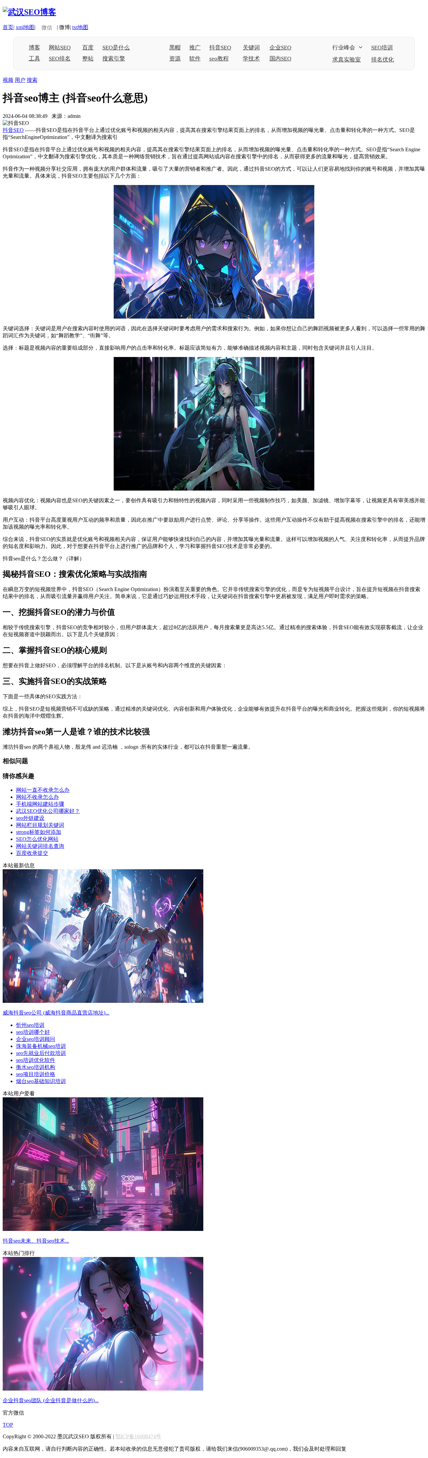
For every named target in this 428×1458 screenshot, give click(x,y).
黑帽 (175, 47)
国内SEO (280, 58)
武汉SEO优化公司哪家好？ (48, 811)
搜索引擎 (113, 58)
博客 (34, 47)
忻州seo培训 (30, 1025)
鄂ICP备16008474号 (138, 1436)
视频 (8, 80)
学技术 (251, 58)
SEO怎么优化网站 (37, 839)
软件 (195, 58)
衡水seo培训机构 (35, 1067)
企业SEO (280, 47)
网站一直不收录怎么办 (43, 790)
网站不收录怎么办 (37, 797)
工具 (34, 58)
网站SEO (60, 47)
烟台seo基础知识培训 (41, 1081)
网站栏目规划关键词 (40, 825)
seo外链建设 (30, 818)
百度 (88, 47)
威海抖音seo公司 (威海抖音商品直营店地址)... (56, 1013)
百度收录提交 (32, 853)
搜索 (32, 80)
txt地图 (80, 27)
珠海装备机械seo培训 (41, 1046)
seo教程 (219, 58)
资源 (175, 58)
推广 (195, 47)
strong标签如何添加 (38, 832)
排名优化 (382, 59)
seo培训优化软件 (35, 1060)
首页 (8, 27)
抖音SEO (220, 47)
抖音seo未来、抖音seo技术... (36, 1241)
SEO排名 (60, 58)
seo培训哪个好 (33, 1032)
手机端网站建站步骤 (40, 804)
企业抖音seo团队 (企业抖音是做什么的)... (51, 1400)
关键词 (251, 47)
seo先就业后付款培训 (41, 1053)
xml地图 (25, 27)
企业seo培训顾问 (35, 1039)
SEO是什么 (116, 47)
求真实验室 (346, 59)
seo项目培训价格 (35, 1074)
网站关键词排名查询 (40, 846)
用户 (20, 80)
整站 (88, 58)
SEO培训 (382, 47)
